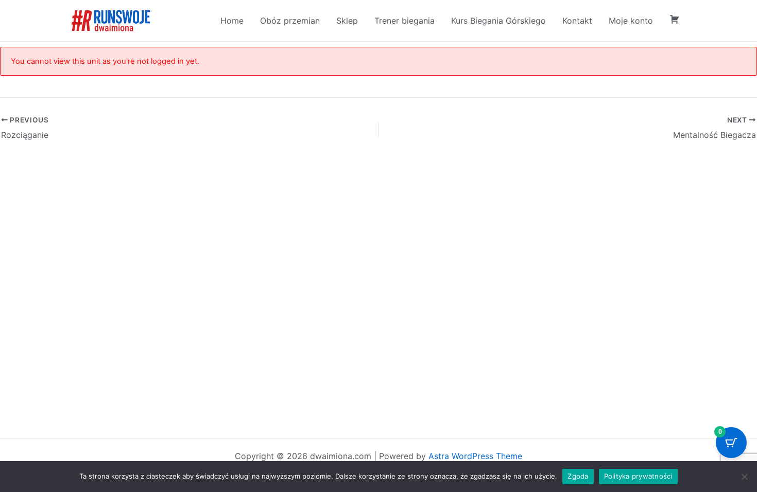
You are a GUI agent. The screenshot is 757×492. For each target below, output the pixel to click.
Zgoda (577, 476)
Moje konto (631, 20)
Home (232, 20)
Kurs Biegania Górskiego (498, 20)
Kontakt (577, 20)
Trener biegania (404, 20)
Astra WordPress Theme (475, 456)
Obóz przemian (290, 20)
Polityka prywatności (638, 476)
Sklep (347, 20)
